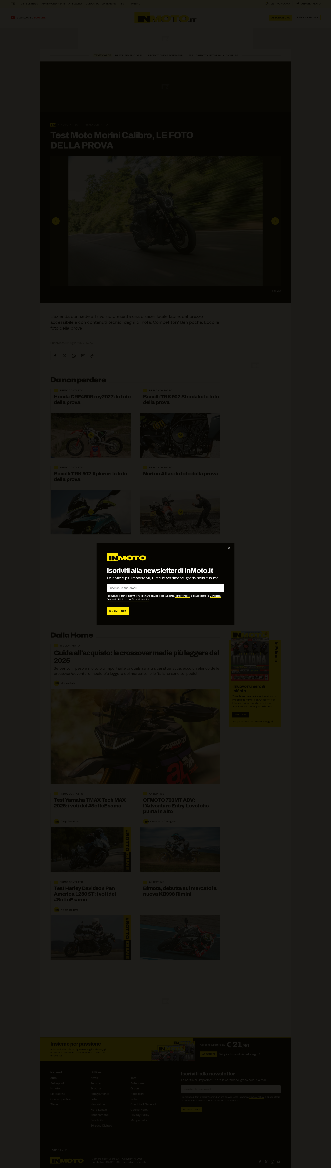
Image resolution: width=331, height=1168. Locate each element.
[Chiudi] (229, 548)
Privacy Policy (182, 595)
